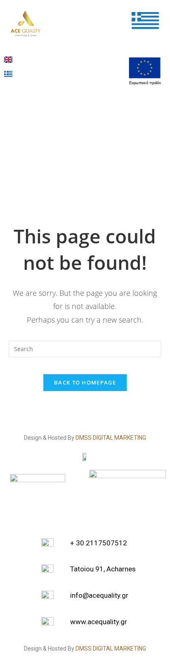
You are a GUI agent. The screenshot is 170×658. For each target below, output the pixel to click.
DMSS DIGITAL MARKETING (111, 437)
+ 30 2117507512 (98, 543)
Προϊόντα (83, 13)
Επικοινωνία (88, 79)
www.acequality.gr (98, 622)
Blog (75, 59)
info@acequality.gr (99, 595)
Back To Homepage (85, 382)
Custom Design (80, 36)
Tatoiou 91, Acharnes (103, 569)
